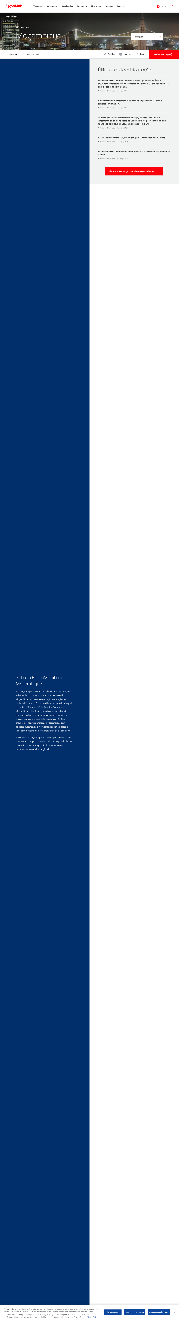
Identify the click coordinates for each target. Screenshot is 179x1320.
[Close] (174, 1312)
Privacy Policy (92, 1317)
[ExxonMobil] (16, 6)
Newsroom (96, 6)
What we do (52, 6)
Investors (109, 6)
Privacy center (113, 1312)
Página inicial (11, 17)
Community (82, 6)
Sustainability (67, 6)
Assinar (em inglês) (163, 54)
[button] (161, 6)
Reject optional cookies (135, 1312)
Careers (120, 6)
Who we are (38, 6)
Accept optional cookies (158, 1312)
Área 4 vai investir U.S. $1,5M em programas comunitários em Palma (131, 137)
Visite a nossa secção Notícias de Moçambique (131, 171)
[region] (89, 1312)
